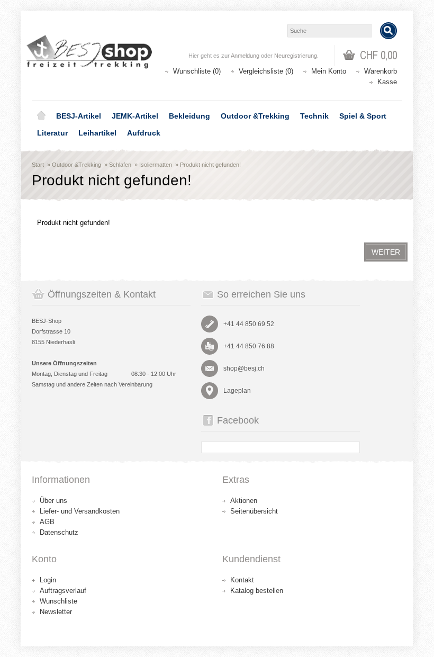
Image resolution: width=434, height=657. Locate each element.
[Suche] (388, 30)
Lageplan (237, 390)
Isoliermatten (155, 164)
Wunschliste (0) (197, 71)
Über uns (53, 501)
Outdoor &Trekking (255, 116)
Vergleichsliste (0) (266, 71)
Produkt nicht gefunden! (210, 164)
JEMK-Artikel (135, 116)
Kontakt (242, 580)
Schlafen (120, 164)
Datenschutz (59, 532)
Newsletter (56, 612)
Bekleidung (189, 116)
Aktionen (243, 501)
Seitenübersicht (254, 511)
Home (41, 115)
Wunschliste (58, 601)
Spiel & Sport (362, 116)
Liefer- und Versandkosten (80, 511)
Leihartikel (97, 133)
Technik (314, 116)
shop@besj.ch (244, 368)
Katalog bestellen (256, 591)
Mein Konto (328, 71)
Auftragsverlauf (63, 591)
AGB (47, 522)
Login (48, 580)
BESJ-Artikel (78, 116)
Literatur (52, 133)
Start (38, 164)
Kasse (387, 82)
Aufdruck (143, 133)
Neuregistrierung (295, 55)
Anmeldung (245, 55)
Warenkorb (380, 71)
